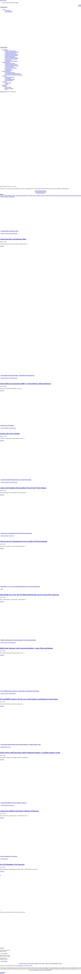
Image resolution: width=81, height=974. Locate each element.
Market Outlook (64, 195)
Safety (2, 589)
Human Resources (56, 195)
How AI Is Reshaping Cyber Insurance (9, 856)
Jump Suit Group (20, 965)
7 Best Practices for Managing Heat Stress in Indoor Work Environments (16, 533)
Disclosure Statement (23, 963)
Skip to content (3, 0)
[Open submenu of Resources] (7, 86)
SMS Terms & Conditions (33, 963)
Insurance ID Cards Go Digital (7, 425)
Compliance (38, 195)
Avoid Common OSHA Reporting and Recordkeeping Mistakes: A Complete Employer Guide (21, 744)
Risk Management (13, 233)
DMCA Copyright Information (52, 963)
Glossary (60, 963)
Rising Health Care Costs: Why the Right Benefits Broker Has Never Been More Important (20, 586)
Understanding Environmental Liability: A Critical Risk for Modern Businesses (17, 375)
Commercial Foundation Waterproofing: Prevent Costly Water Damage (16, 479)
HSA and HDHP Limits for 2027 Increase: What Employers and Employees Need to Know (20, 691)
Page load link (3, 972)
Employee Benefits (45, 195)
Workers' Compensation (9, 196)
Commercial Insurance (22, 195)
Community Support (31, 195)
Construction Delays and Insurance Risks (9, 231)
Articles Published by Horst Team (11, 195)
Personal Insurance (71, 195)
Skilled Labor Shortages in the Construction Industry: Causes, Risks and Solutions (18, 640)
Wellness (2, 196)
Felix (3, 91)
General (51, 195)
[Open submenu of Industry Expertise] (10, 62)
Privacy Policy (42, 963)
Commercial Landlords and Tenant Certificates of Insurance (13, 802)
